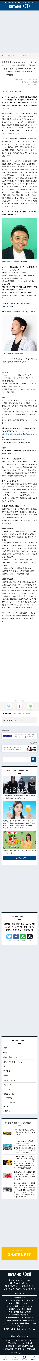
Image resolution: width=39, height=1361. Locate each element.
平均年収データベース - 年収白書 (20, 1343)
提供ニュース (8, 1094)
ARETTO (9, 1098)
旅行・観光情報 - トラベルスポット (20, 1317)
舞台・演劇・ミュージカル (13, 1057)
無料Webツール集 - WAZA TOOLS (20, 1346)
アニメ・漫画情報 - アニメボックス (20, 1300)
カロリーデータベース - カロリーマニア (20, 1340)
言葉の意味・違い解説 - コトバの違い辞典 (20, 1349)
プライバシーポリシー (20, 1283)
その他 (6, 1106)
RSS (30, 940)
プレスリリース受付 (13, 1289)
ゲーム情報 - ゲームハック (20, 1303)
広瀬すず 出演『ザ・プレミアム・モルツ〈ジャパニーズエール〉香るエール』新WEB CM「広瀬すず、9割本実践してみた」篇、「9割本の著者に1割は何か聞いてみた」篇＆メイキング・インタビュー (19, 824)
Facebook (16, 940)
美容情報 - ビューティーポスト (20, 1309)
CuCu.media (10, 1102)
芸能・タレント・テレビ (22, 713)
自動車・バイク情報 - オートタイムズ (20, 1320)
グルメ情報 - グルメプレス (20, 1297)
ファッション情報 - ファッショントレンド (20, 1306)
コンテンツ (7, 1085)
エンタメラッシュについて (20, 1280)
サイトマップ (30, 1289)
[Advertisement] (19, 31)
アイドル (6, 1071)
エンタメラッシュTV (20, 858)
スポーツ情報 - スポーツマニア (20, 1312)
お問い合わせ (29, 1286)
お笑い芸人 (7, 1066)
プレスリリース (9, 1080)
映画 (5, 1053)
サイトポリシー (13, 1286)
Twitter (9, 940)
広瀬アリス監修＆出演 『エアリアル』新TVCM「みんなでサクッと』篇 (19, 852)
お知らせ (6, 1111)
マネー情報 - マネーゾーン (20, 1315)
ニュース (6, 1089)
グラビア (6, 1076)
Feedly (23, 940)
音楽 (5, 1048)
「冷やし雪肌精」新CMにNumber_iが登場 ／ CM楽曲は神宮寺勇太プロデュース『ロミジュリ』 (19, 797)
